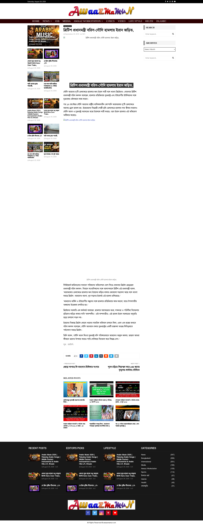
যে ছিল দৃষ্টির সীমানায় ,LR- (34, 136)
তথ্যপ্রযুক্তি (144, 486)
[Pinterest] (108, 513)
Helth (149, 21)
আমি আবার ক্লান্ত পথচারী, (32, 85)
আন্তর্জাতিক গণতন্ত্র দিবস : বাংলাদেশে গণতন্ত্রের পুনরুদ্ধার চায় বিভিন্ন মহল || (100, 425)
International (67, 26)
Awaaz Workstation (87, 21)
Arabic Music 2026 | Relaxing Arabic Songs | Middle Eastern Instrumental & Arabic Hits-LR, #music (43, 39)
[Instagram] (101, 513)
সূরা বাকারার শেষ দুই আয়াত (51, 154)
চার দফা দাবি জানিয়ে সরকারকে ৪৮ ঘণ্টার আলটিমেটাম (50, 86)
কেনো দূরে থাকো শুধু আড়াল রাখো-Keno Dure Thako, (33, 63)
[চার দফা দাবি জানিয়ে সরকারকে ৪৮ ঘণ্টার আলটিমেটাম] (51, 76)
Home (35, 21)
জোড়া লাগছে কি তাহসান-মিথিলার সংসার (81, 366)
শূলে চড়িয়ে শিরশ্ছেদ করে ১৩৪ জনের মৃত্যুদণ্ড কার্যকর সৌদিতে (124, 368)
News (46, 21)
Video (122, 21)
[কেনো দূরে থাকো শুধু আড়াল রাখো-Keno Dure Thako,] (35, 54)
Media (67, 21)
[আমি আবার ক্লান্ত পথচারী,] (35, 76)
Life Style (135, 21)
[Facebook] (88, 513)
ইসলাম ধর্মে (145, 475)
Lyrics (110, 21)
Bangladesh (146, 458)
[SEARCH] (173, 34)
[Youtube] (115, 513)
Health (143, 482)
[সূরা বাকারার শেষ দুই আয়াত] (51, 147)
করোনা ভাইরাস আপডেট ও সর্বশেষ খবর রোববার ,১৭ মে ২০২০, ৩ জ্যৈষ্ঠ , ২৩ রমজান (74, 426)
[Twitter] (94, 513)
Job (57, 21)
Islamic (161, 21)
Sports (143, 472)
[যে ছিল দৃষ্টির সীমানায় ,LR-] (51, 54)
